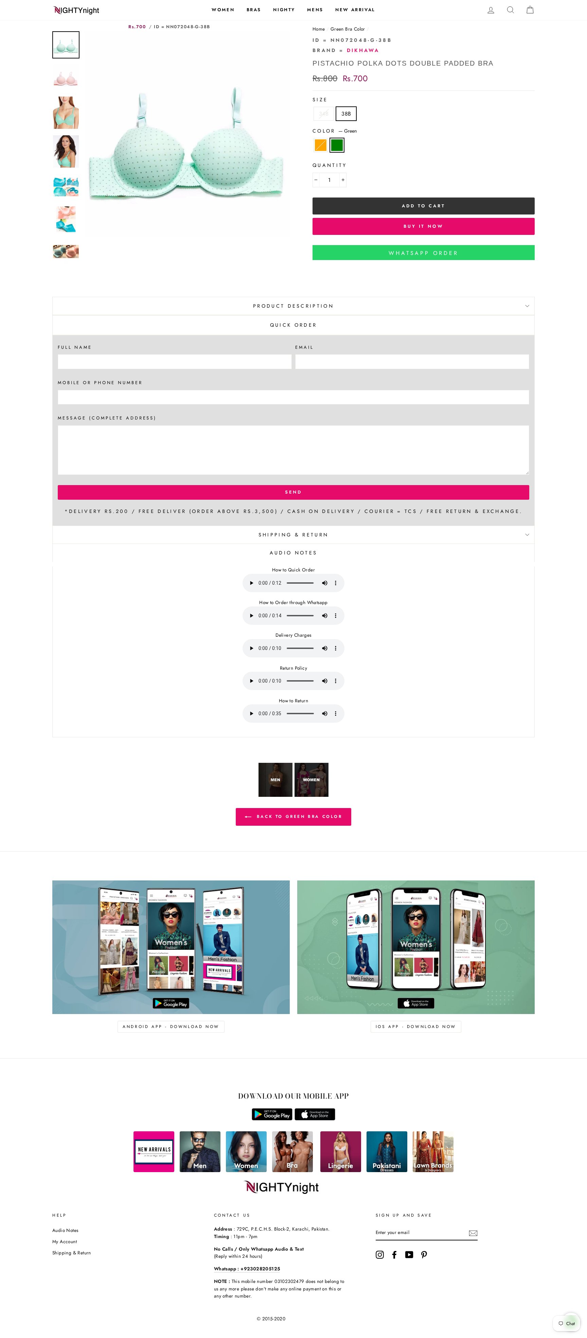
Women (223, 9)
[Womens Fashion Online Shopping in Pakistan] (246, 1170)
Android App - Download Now (171, 1027)
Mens (315, 9)
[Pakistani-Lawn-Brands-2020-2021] (433, 1170)
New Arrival (355, 9)
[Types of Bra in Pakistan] (292, 1170)
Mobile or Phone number (100, 382)
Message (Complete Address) (107, 418)
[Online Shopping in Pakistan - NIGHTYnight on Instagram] (380, 1255)
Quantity (330, 165)
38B (346, 114)
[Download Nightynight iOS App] (315, 1118)
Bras (254, 9)
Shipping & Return (293, 534)
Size (320, 99)
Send (293, 492)
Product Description (293, 306)
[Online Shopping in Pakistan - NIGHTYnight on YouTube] (409, 1255)
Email (304, 347)
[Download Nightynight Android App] (272, 1118)
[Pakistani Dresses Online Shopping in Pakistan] (387, 1170)
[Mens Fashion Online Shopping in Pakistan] (200, 1170)
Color (335, 130)
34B (323, 114)
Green (337, 145)
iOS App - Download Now (416, 1027)
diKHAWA (363, 50)
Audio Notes (65, 1230)
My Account (64, 1241)
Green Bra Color (348, 28)
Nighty (284, 9)
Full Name (75, 347)
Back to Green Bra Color (298, 816)
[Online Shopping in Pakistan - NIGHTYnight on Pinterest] (424, 1255)
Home (319, 28)
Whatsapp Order (423, 253)
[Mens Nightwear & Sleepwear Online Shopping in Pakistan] (275, 795)
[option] (187, 134)
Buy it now (424, 226)
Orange (320, 145)
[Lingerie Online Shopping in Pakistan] (340, 1170)
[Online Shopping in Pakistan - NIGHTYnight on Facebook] (394, 1255)
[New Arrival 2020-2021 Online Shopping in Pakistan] (154, 1170)
